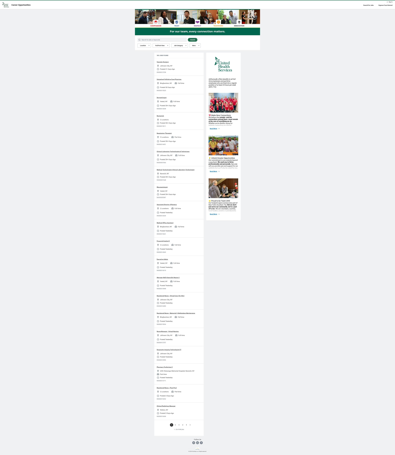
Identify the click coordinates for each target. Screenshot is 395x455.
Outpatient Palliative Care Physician (169, 79)
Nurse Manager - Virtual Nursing (168, 331)
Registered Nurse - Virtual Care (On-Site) (170, 296)
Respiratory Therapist (164, 133)
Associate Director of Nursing (167, 204)
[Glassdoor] (193, 442)
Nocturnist (160, 116)
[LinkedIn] (197, 442)
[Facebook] (201, 442)
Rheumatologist (162, 187)
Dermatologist (161, 97)
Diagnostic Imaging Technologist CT (169, 349)
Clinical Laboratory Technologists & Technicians (173, 151)
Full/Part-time (160, 45)
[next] (190, 425)
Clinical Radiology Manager (166, 406)
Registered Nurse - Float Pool (167, 388)
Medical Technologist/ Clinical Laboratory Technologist (175, 170)
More (194, 45)
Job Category (178, 45)
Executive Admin (162, 259)
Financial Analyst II (163, 241)
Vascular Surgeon (163, 62)
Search (192, 40)
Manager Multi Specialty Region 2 (168, 277)
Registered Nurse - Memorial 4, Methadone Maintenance (176, 313)
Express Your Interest (386, 5)
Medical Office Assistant (165, 223)
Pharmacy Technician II (165, 367)
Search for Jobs (368, 5)
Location (143, 45)
